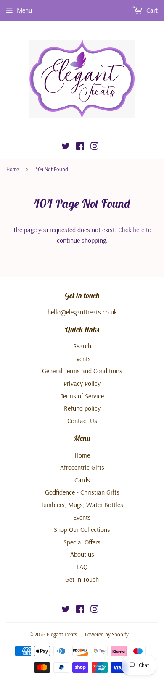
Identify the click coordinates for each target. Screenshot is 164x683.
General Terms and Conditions (82, 370)
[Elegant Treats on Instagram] (94, 147)
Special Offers (82, 542)
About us (82, 554)
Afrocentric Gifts (82, 467)
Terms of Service (82, 396)
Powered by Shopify (107, 634)
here (138, 229)
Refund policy (82, 408)
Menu (24, 10)
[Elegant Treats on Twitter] (65, 147)
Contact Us (82, 420)
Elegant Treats (62, 634)
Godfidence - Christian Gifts (82, 492)
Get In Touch (82, 579)
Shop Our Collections (82, 529)
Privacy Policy (82, 383)
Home (12, 169)
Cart (151, 10)
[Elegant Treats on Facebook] (80, 147)
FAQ (82, 567)
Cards (82, 480)
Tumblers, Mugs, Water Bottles (82, 504)
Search (82, 346)
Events (82, 358)
